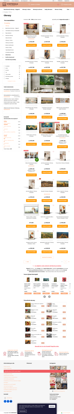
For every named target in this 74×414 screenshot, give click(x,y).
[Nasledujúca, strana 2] (65, 261)
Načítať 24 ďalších (47, 257)
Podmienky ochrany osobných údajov (12, 380)
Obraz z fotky (8, 47)
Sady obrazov (8, 38)
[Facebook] (5, 401)
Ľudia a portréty (7, 137)
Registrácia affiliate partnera (10, 388)
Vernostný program (8, 386)
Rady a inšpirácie (15, 0)
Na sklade (13, 66)
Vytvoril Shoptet (66, 412)
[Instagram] (8, 401)
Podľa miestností (9, 57)
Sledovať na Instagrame (59, 391)
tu (24, 408)
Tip (13, 72)
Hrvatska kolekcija (9, 52)
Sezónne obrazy (9, 35)
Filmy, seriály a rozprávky (9, 132)
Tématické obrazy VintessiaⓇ (12, 30)
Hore (28, 261)
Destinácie (6, 143)
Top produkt (13, 74)
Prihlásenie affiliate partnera (10, 389)
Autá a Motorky (7, 126)
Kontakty (6, 382)
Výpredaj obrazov (9, 50)
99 (68, 261)
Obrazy (7, 25)
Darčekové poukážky (10, 59)
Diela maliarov (7, 123)
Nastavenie (23, 411)
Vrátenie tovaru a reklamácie (10, 377)
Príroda (5, 134)
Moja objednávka (8, 391)
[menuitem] (12, 9)
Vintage (13, 78)
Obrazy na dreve (9, 42)
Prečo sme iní (6, 0)
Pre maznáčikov (9, 20)
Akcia (13, 68)
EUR (53, 0)
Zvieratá (6, 129)
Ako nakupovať (24, 0)
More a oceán (7, 146)
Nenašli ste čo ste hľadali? (10, 384)
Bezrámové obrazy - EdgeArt (12, 28)
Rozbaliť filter (11, 81)
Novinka (13, 70)
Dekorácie (8, 54)
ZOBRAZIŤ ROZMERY (31, 45)
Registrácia (67, 0)
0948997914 (9, 398)
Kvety (5, 120)
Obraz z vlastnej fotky (9, 140)
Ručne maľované (9, 45)
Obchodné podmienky (9, 379)
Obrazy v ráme (8, 40)
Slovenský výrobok (13, 76)
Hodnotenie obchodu (8, 375)
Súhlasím (52, 406)
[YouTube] (11, 401)
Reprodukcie (8, 33)
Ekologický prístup (8, 373)
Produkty (7, 23)
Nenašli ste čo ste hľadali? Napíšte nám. (47, 346)
